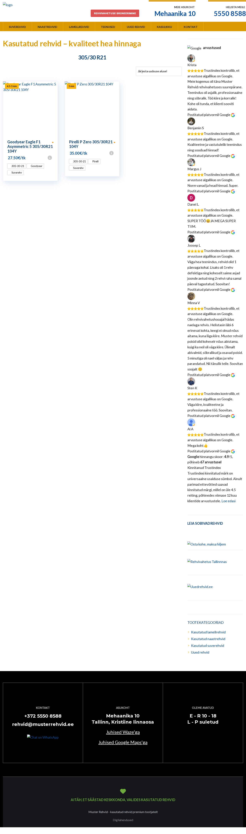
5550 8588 (230, 13)
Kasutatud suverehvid (207, 645)
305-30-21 (17, 166)
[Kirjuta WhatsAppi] (43, 737)
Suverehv (16, 172)
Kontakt (191, 26)
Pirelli (95, 161)
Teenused (108, 26)
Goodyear (36, 166)
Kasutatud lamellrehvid (208, 632)
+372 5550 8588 (43, 716)
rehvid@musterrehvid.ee (43, 724)
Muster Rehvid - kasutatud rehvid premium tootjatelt (123, 812)
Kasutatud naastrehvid (208, 639)
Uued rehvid (136, 26)
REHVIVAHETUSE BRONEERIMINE (115, 13)
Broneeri (56, 158)
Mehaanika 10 (175, 13)
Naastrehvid (47, 26)
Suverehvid (17, 26)
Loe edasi (228, 501)
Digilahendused (123, 820)
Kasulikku (164, 26)
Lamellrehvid (79, 26)
